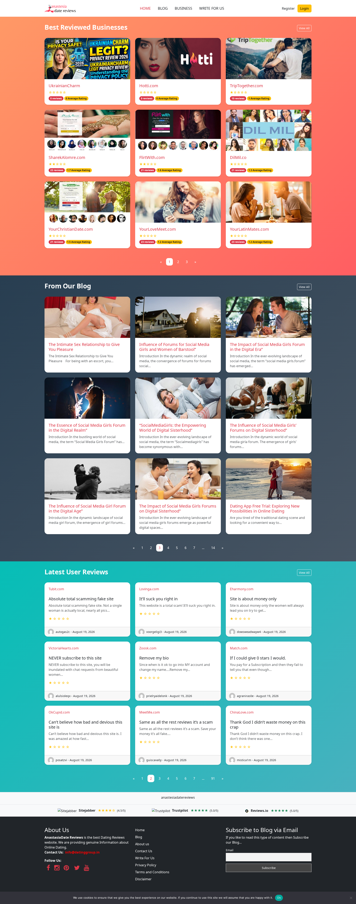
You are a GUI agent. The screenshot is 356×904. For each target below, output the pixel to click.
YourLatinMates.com (249, 229)
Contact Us (143, 851)
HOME (145, 8)
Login (304, 8)
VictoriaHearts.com (64, 648)
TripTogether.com (246, 85)
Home (140, 830)
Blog (138, 837)
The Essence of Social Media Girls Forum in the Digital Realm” (87, 427)
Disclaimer (143, 879)
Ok (279, 897)
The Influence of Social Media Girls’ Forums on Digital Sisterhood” (263, 427)
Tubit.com (56, 589)
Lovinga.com (149, 589)
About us (142, 844)
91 (213, 778)
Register (288, 8)
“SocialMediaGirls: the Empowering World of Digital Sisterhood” (172, 427)
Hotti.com (148, 85)
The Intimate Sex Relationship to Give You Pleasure (84, 347)
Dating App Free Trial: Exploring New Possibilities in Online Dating (265, 508)
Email (229, 850)
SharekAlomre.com (67, 157)
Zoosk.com (147, 648)
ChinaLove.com (242, 712)
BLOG (163, 8)
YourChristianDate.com (71, 229)
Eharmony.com (241, 589)
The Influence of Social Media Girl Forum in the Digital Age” (87, 508)
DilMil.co (238, 157)
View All (304, 28)
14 (213, 547)
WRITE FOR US (211, 8)
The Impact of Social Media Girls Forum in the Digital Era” (267, 347)
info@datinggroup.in (82, 852)
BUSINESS (183, 8)
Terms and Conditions (152, 872)
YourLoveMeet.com (157, 229)
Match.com (238, 648)
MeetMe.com (149, 712)
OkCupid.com (59, 712)
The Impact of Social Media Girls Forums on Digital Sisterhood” (177, 508)
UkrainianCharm (64, 85)
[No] (351, 898)
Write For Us (145, 858)
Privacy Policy (145, 865)
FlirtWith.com (152, 157)
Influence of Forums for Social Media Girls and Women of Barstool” (174, 347)
